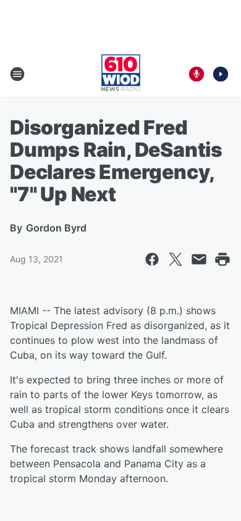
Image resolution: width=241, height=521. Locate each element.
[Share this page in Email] (199, 259)
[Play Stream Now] (220, 74)
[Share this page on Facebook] (152, 259)
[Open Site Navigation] (17, 74)
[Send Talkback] (196, 74)
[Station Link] (120, 74)
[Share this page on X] (175, 259)
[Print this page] (222, 259)
